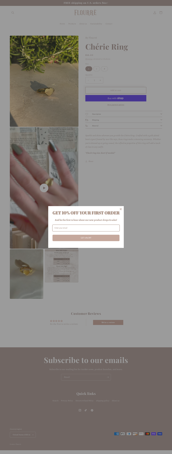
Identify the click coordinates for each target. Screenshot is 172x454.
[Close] (121, 209)
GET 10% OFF (86, 238)
